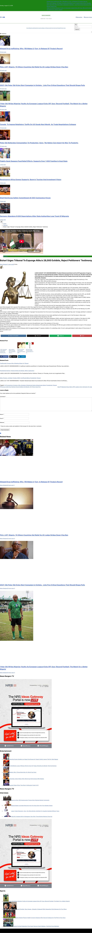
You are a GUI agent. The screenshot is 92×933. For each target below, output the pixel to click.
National (31, 28)
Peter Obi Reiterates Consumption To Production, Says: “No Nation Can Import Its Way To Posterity (39, 143)
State (35, 28)
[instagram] (1, 17)
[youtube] (4, 17)
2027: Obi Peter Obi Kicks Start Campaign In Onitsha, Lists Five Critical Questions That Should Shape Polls (42, 85)
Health (59, 28)
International (39, 28)
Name (2, 414)
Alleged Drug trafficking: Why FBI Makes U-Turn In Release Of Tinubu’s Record (67, 1)
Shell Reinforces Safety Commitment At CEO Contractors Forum (25, 198)
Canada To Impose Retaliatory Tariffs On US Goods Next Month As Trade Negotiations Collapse (38, 124)
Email (2, 418)
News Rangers (3, 264)
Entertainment (54, 28)
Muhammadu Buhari (41, 385)
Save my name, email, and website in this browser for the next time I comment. (21, 426)
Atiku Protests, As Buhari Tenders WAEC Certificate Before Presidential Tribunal (20, 378)
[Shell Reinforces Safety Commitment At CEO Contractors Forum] (5, 194)
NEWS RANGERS (46, 15)
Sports (44, 28)
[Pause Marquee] (1, 221)
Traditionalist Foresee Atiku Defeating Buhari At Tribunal (14, 363)
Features (48, 28)
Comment (3, 396)
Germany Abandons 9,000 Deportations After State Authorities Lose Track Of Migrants (34, 216)
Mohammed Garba (31, 385)
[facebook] (0, 17)
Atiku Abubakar (22, 385)
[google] (3, 17)
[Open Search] (76, 24)
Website (2, 422)
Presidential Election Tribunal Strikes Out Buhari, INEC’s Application (17, 370)
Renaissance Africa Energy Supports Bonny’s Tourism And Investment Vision (30, 180)
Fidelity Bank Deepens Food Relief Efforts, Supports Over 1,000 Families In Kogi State (33, 161)
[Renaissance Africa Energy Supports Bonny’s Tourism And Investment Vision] (5, 176)
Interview (63, 28)
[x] (2, 17)
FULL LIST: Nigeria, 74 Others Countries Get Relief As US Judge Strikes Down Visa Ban (69, 3)
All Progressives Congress (11, 385)
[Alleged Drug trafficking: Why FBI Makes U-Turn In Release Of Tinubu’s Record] (5, 45)
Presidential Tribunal (51, 385)
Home (27, 28)
